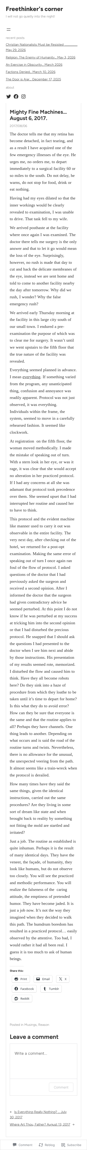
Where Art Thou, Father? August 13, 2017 (40, 1124)
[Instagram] (23, 96)
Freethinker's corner (34, 9)
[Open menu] (8, 29)
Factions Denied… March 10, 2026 (30, 72)
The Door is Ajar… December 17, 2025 (33, 79)
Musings (30, 1025)
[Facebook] (16, 96)
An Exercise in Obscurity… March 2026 (34, 65)
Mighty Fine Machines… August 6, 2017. (38, 115)
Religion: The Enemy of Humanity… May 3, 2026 (40, 57)
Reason (43, 1025)
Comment (61, 1087)
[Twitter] (8, 96)
